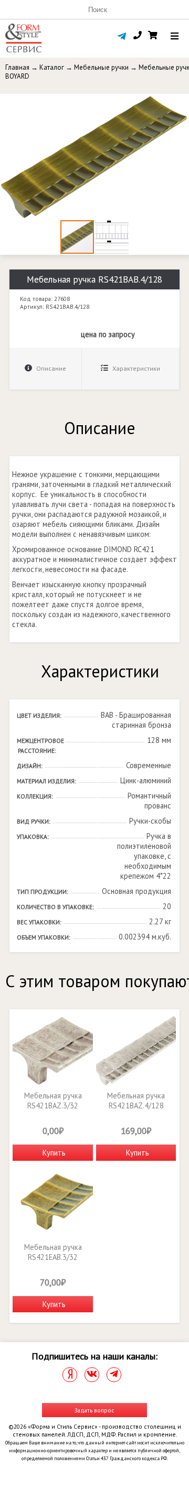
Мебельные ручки (101, 67)
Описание (50, 368)
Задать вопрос (94, 1410)
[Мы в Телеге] (114, 1374)
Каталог (51, 67)
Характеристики (135, 368)
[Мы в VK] (92, 1374)
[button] (179, 103)
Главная (17, 67)
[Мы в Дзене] (69, 1374)
